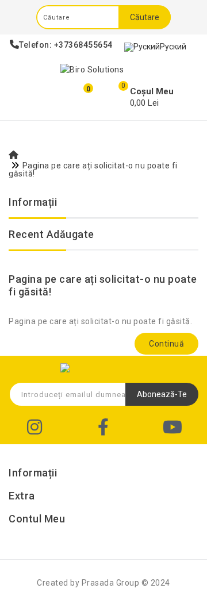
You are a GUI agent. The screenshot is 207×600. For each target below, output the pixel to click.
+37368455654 (83, 44)
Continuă (166, 343)
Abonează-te (162, 394)
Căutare (144, 17)
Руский (173, 46)
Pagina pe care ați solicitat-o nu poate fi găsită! (93, 169)
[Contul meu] (44, 96)
